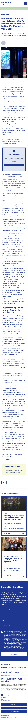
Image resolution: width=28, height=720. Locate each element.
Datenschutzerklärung (18, 643)
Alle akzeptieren (14, 711)
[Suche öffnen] (21, 3)
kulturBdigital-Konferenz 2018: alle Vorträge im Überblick (14, 471)
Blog (7, 14)
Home (3, 14)
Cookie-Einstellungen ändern (14, 167)
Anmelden (14, 654)
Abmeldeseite (17, 648)
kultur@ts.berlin (5, 675)
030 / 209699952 (5, 674)
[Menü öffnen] (25, 3)
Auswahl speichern (14, 708)
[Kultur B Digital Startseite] (6, 3)
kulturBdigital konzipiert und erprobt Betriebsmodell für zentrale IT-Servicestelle (14, 517)
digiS (4, 119)
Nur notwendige (14, 704)
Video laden (14, 165)
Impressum (3, 717)
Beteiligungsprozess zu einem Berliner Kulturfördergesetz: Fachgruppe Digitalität (13, 558)
